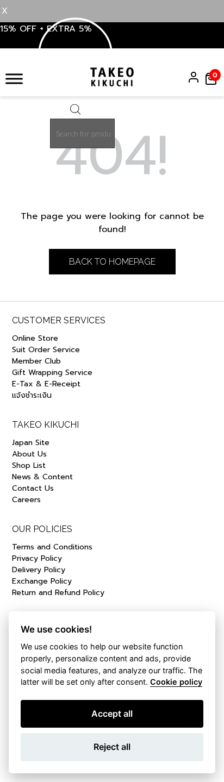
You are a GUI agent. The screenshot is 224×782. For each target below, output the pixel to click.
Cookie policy (176, 681)
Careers (26, 499)
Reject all (112, 746)
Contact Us (33, 488)
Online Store (35, 338)
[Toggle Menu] (14, 78)
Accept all (112, 713)
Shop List (29, 465)
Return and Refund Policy (59, 592)
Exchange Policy (42, 581)
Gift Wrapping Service (52, 372)
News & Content (42, 477)
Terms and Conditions (52, 547)
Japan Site (30, 442)
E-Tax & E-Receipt (46, 384)
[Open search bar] (75, 111)
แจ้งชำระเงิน (32, 395)
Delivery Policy (38, 569)
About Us (29, 454)
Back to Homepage (112, 262)
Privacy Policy (37, 558)
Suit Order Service (46, 349)
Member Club (36, 361)
